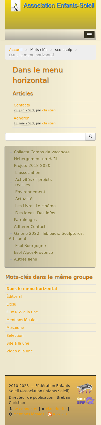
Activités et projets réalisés (33, 182)
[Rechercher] (90, 137)
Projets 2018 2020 (32, 165)
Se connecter (25, 409)
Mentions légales (21, 320)
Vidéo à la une (19, 351)
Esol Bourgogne (30, 245)
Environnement (30, 191)
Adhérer (21, 118)
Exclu (11, 304)
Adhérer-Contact (30, 226)
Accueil (16, 50)
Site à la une (17, 343)
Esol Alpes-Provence (33, 252)
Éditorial (14, 296)
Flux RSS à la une (22, 312)
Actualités (24, 198)
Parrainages (25, 219)
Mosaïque (15, 328)
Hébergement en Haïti (35, 158)
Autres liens (25, 259)
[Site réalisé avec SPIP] (86, 390)
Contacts (22, 105)
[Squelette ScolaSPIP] (87, 402)
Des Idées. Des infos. (35, 213)
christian (49, 110)
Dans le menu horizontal (31, 289)
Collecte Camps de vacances (42, 152)
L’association (27, 172)
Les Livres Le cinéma (35, 206)
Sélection (15, 335)
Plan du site (56, 409)
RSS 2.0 (59, 414)
